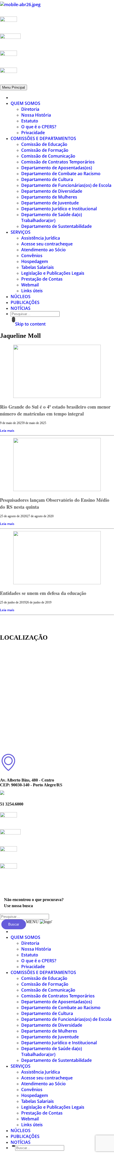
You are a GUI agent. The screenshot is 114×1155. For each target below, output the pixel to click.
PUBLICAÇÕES (25, 302)
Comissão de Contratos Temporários (58, 162)
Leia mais (7, 430)
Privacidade (33, 132)
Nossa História (36, 115)
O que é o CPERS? (38, 127)
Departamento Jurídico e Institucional (59, 209)
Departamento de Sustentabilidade (56, 226)
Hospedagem (34, 261)
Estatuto (29, 121)
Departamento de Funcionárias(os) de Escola (66, 185)
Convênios (31, 255)
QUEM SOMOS (25, 103)
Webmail (30, 285)
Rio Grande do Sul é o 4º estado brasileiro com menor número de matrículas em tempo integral (55, 410)
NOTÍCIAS (20, 308)
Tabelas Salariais (37, 267)
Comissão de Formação (44, 150)
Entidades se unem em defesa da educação (43, 593)
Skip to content (30, 324)
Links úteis (32, 291)
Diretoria (30, 109)
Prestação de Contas (42, 279)
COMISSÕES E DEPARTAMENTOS (43, 138)
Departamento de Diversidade (51, 191)
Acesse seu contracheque (47, 244)
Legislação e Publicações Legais (52, 273)
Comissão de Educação (44, 144)
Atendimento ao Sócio (43, 250)
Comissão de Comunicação (48, 156)
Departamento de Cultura (47, 179)
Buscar (13, 924)
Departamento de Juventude (50, 203)
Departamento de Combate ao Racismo (60, 173)
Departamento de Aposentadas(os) (56, 168)
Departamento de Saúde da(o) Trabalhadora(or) (51, 217)
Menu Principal (13, 87)
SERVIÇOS (20, 232)
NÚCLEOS (20, 296)
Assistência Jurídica (40, 238)
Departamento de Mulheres (49, 197)
